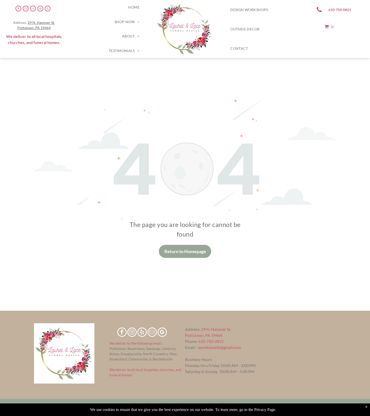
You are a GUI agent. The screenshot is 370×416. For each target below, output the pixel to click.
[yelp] (48, 9)
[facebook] (18, 9)
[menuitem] (134, 7)
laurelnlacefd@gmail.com (219, 347)
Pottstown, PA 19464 (34, 28)
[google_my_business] (40, 9)
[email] (33, 9)
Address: (192, 329)
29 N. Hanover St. (41, 22)
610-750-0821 (211, 341)
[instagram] (26, 9)
